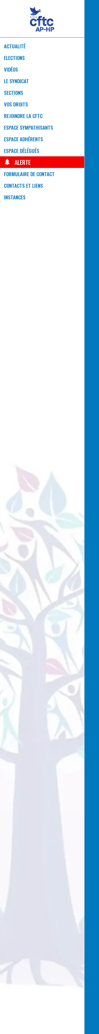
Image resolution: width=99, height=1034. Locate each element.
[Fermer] (92, 7)
